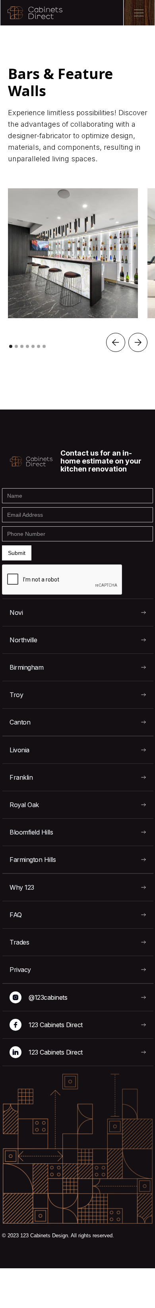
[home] (31, 12)
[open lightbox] (73, 253)
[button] (115, 342)
